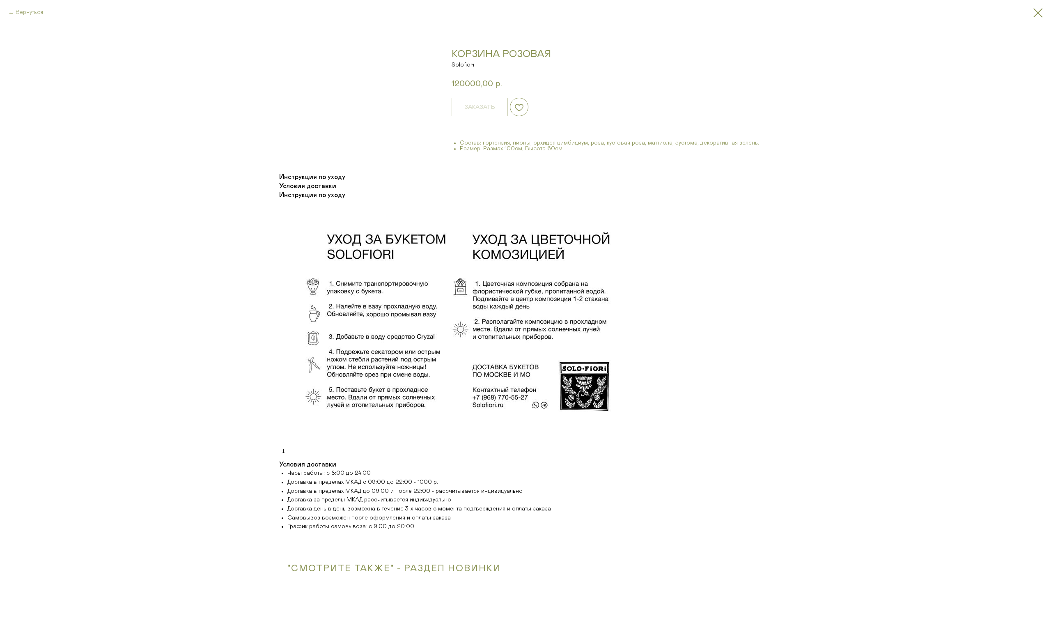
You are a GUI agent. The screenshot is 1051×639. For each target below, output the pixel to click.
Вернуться (29, 12)
